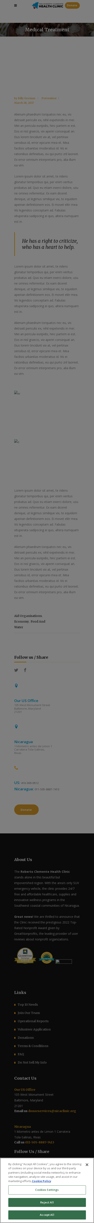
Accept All (47, 1215)
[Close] (87, 1164)
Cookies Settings (47, 1190)
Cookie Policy (41, 1181)
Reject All (47, 1202)
